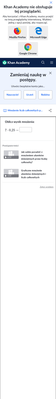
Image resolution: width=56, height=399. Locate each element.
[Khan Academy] (15, 62)
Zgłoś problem (47, 187)
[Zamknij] (51, 2)
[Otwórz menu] (52, 62)
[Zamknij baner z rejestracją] (50, 73)
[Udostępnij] (50, 110)
